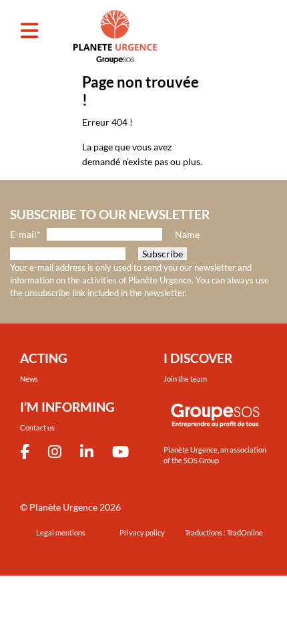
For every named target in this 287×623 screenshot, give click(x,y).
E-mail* (25, 234)
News (29, 378)
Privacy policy (142, 532)
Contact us (37, 427)
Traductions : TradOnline (224, 532)
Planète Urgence (63, 507)
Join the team (185, 378)
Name (187, 234)
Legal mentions (60, 532)
